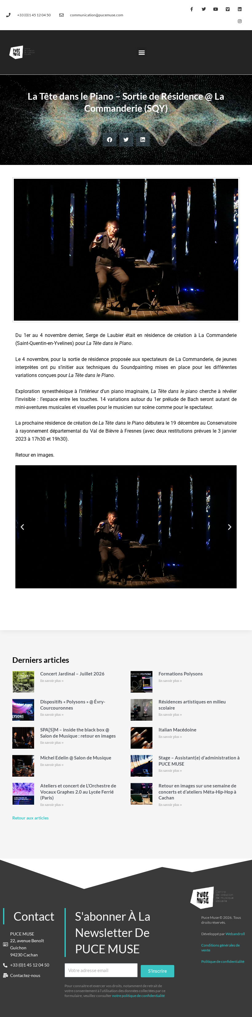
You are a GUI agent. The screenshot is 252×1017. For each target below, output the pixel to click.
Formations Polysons (181, 673)
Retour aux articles (30, 817)
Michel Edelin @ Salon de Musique (75, 757)
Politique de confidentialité (222, 961)
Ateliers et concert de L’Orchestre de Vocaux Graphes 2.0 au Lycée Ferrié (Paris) (78, 791)
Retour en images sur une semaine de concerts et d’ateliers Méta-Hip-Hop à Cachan (197, 791)
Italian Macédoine (177, 729)
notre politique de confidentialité (138, 995)
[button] (142, 52)
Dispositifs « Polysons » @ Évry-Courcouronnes (72, 705)
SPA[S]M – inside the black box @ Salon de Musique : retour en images (78, 733)
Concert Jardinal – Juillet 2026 (72, 673)
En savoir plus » (52, 681)
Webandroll (235, 933)
